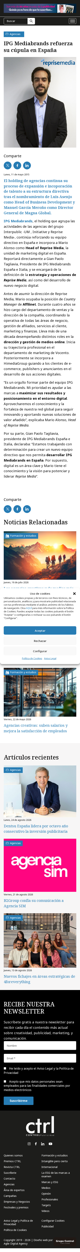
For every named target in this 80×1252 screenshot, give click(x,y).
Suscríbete (10, 1172)
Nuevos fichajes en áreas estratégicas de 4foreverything (39, 979)
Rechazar (40, 641)
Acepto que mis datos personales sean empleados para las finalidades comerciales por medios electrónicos (37, 1085)
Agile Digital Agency (16, 1243)
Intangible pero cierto (54, 1161)
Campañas (10, 1196)
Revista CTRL (12, 1167)
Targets (46, 1205)
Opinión (46, 1193)
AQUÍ (29, 608)
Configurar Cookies (53, 1220)
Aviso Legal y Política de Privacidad (18, 1222)
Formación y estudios (54, 1155)
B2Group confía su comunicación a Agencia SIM (34, 903)
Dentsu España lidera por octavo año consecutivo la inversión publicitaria (36, 828)
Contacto (9, 1178)
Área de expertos (14, 1190)
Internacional (49, 1167)
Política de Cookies (32, 658)
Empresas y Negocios (17, 1201)
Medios (45, 1188)
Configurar (40, 651)
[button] (74, 593)
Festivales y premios (16, 1207)
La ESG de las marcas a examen (55, 1174)
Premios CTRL (12, 1161)
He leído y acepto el (39, 1070)
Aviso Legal (50, 658)
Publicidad (47, 1226)
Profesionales (49, 1199)
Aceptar (40, 630)
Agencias (9, 1184)
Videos (45, 1211)
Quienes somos (13, 1155)
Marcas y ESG (49, 1182)
